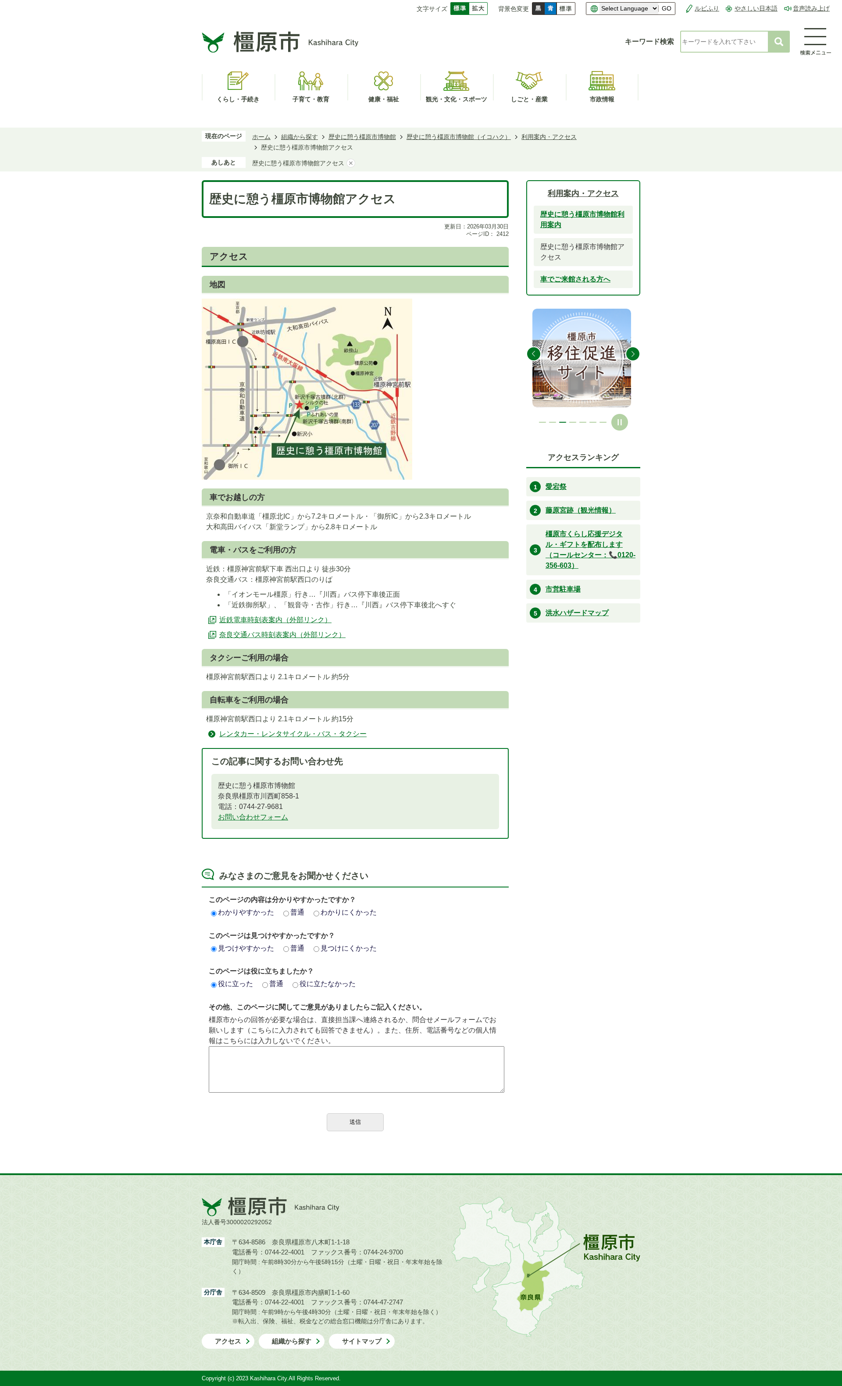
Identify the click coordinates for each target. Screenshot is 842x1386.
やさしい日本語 (756, 8)
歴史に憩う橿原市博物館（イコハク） (459, 136)
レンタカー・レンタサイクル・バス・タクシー (293, 734)
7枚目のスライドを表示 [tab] (603, 422)
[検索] (779, 42)
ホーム (261, 136)
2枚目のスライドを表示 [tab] (553, 422)
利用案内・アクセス (549, 136)
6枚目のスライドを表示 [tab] (593, 422)
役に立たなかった (328, 983)
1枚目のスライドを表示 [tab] (542, 422)
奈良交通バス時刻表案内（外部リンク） (282, 634)
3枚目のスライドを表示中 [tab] (563, 422)
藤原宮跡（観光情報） (581, 510)
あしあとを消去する (350, 163)
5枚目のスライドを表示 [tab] (583, 422)
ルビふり (707, 8)
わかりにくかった (349, 912)
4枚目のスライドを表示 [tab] (573, 422)
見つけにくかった (349, 948)
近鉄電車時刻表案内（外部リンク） (275, 620)
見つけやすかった (246, 948)
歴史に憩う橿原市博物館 (362, 136)
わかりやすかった (246, 912)
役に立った (235, 983)
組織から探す (299, 136)
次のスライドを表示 (632, 353)
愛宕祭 (556, 486)
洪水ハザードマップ (577, 612)
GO (666, 8)
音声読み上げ (811, 8)
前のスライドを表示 (533, 353)
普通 (297, 912)
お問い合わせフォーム (253, 817)
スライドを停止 (619, 422)
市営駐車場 (563, 589)
